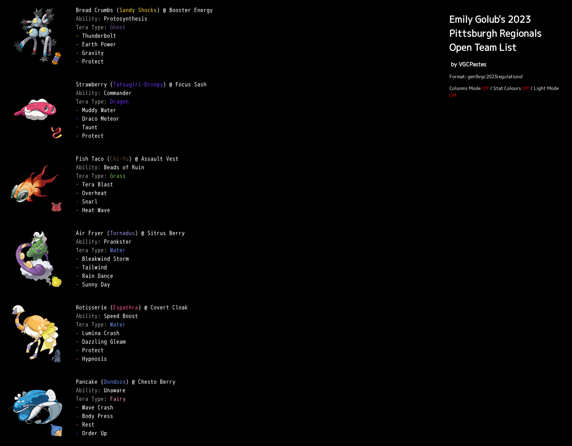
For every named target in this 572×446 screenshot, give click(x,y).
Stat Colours (507, 88)
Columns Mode (465, 88)
